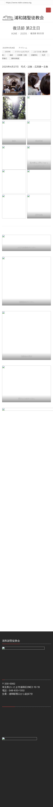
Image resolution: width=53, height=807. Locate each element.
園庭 (11, 55)
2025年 (23, 33)
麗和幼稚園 (15, 58)
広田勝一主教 (22, 55)
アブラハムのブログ (22, 52)
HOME (14, 33)
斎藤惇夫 (34, 55)
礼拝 (43, 55)
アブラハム (23, 48)
